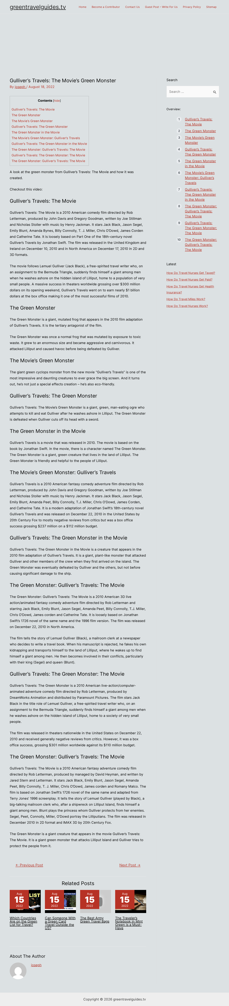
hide (57, 100)
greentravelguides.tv (38, 6)
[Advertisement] (114, 39)
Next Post (129, 865)
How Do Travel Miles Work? (185, 299)
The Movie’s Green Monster (32, 121)
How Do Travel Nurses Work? (187, 306)
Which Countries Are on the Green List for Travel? (23, 921)
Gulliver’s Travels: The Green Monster (40, 127)
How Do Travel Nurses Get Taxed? (190, 273)
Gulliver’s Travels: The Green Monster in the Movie (49, 144)
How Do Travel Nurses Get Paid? (189, 279)
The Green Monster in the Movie (36, 132)
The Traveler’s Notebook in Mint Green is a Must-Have (129, 923)
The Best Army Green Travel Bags (94, 919)
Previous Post (29, 865)
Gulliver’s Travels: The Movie (33, 109)
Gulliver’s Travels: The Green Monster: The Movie (48, 155)
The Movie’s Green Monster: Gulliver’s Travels (46, 138)
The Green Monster (26, 115)
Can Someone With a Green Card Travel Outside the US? (60, 923)
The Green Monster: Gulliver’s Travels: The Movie (48, 150)
